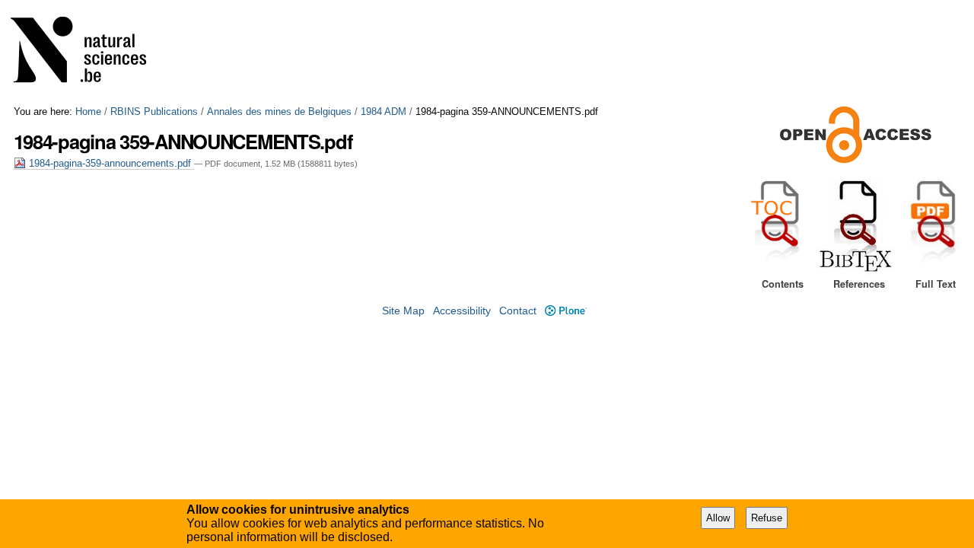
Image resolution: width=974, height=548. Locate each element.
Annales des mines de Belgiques (279, 111)
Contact (517, 311)
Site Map (403, 311)
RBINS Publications (154, 111)
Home (88, 111)
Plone (565, 311)
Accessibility (462, 311)
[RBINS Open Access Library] (88, 53)
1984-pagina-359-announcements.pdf (110, 163)
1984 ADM (383, 111)
